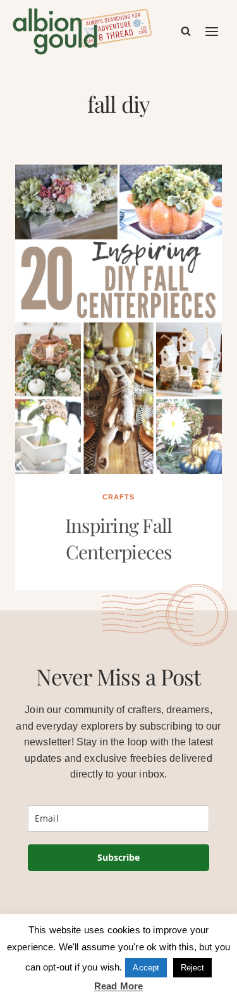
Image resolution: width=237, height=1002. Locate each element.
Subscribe (118, 857)
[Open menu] (212, 31)
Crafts (118, 497)
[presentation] (118, 319)
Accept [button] (146, 967)
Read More (118, 986)
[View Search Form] (186, 31)
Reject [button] (193, 967)
